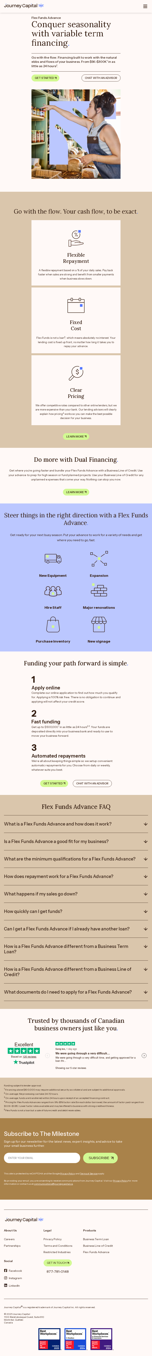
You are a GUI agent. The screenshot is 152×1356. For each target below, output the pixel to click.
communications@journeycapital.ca (53, 1183)
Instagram (15, 1278)
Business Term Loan (96, 1239)
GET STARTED (44, 78)
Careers (9, 1239)
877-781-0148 (58, 1271)
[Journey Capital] (25, 6)
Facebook (15, 1270)
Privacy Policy (67, 1173)
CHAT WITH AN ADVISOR (101, 78)
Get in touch (56, 1263)
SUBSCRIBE (99, 1158)
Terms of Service (89, 1173)
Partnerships (12, 1246)
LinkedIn (14, 1285)
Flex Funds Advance (96, 1252)
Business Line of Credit (98, 1246)
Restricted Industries (57, 1252)
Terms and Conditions (58, 1246)
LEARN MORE (75, 436)
